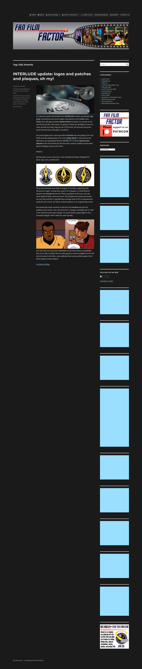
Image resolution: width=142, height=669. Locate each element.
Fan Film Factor (18, 660)
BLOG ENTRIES (53, 15)
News (15, 93)
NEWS (42, 15)
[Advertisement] (114, 178)
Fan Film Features (107, 89)
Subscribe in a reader (106, 281)
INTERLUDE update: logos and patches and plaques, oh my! (52, 76)
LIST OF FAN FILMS (70, 15)
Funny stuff (105, 91)
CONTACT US (124, 15)
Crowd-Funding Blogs (20, 89)
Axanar (23, 95)
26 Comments (17, 106)
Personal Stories (107, 99)
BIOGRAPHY (114, 15)
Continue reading (43, 264)
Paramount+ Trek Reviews (110, 97)
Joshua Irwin (21, 102)
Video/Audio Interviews (109, 103)
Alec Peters (16, 95)
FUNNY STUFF (88, 15)
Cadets (104, 83)
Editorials (104, 87)
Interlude (25, 91)
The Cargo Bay (106, 101)
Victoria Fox (22, 104)
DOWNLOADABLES (101, 15)
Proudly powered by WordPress (34, 660)
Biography (105, 81)
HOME (33, 15)
